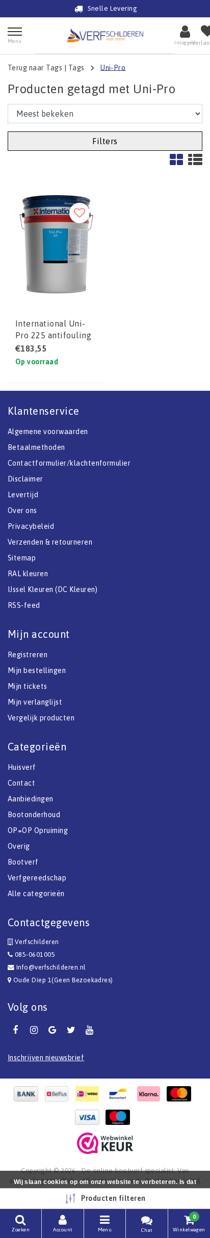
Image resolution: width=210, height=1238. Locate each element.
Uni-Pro (112, 67)
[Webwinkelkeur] (105, 1143)
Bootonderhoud (34, 815)
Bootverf (23, 862)
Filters (104, 141)
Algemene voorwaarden (48, 431)
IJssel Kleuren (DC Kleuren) (53, 589)
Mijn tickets (27, 686)
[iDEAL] (89, 1093)
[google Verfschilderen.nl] (52, 1030)
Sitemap (22, 558)
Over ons (22, 510)
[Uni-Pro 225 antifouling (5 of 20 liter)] (56, 244)
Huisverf (22, 767)
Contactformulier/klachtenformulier (69, 463)
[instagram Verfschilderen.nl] (33, 1030)
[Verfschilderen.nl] (105, 35)
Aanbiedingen (31, 799)
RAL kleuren (28, 574)
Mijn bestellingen (37, 670)
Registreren (27, 655)
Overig (19, 846)
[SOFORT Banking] (151, 1093)
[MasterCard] (181, 1093)
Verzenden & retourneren (50, 542)
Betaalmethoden (36, 447)
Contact (21, 783)
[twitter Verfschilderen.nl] (70, 1030)
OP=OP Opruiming (38, 830)
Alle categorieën (36, 894)
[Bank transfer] (28, 1093)
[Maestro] (120, 1117)
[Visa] (89, 1117)
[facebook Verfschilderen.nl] (15, 1030)
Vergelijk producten (41, 718)
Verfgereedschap (37, 878)
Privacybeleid (31, 526)
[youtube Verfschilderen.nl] (89, 1030)
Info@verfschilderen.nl (51, 967)
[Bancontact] (120, 1093)
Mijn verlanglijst (35, 702)
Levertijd (23, 495)
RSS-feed (24, 605)
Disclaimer (25, 479)
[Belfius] (59, 1093)
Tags (76, 67)
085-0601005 (34, 954)
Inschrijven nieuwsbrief (46, 1058)
